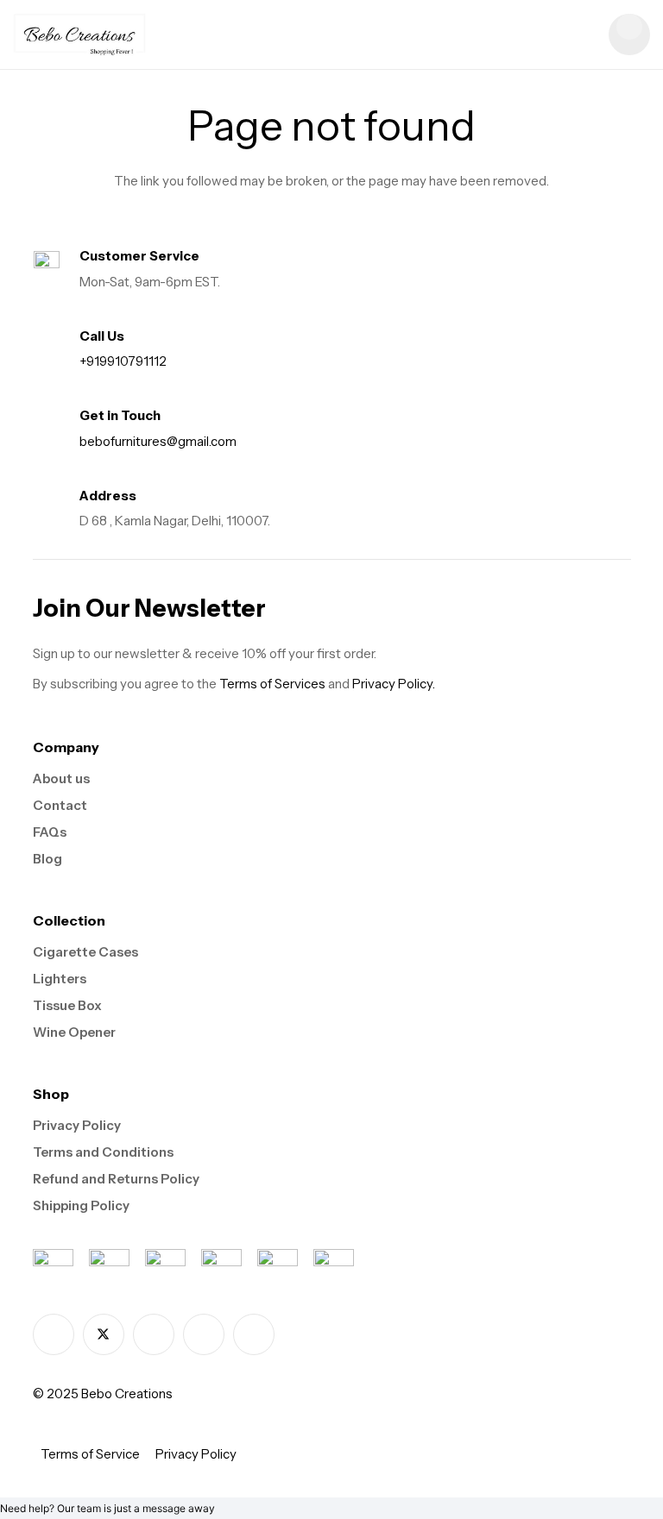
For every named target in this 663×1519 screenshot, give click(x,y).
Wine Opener (74, 1032)
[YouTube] (254, 1334)
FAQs (49, 832)
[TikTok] (203, 1334)
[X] (103, 1334)
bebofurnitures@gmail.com (158, 441)
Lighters (59, 978)
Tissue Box (67, 1005)
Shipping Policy (81, 1205)
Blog (47, 859)
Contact (60, 805)
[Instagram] (153, 1334)
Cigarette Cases (85, 952)
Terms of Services (272, 683)
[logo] (80, 34)
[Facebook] (53, 1334)
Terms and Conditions (103, 1152)
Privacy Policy (77, 1125)
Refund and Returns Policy (116, 1179)
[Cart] (629, 34)
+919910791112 (123, 361)
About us (61, 778)
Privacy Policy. (393, 683)
